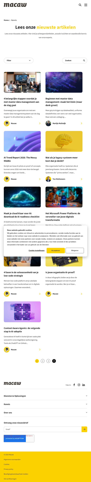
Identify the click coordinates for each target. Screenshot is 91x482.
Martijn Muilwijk (59, 123)
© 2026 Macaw (9, 455)
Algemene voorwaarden (12, 459)
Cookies (6, 464)
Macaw (13, 123)
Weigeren (74, 250)
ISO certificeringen (10, 479)
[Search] (80, 5)
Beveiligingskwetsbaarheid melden (16, 474)
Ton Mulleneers (59, 179)
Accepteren (55, 250)
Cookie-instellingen (37, 250)
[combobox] (18, 60)
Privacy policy (8, 469)
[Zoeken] (84, 60)
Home (6, 20)
